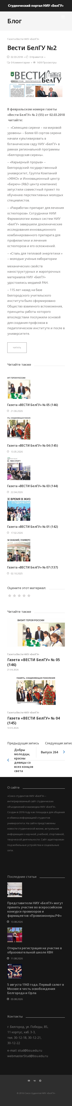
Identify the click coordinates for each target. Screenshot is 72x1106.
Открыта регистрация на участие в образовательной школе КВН (34, 950)
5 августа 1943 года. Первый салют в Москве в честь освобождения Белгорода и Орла (35, 988)
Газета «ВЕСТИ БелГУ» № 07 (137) (32, 567)
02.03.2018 (17, 57)
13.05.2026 (17, 451)
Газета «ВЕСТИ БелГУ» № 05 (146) (32, 405)
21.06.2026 (17, 411)
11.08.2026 (17, 958)
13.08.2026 (17, 921)
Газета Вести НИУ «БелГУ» (23, 39)
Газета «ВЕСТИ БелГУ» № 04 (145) (32, 445)
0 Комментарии (20, 62)
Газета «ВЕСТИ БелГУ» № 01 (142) (32, 527)
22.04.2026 (17, 492)
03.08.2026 (17, 999)
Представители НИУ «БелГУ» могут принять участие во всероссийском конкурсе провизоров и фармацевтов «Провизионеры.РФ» (35, 909)
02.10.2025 (17, 573)
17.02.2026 (17, 532)
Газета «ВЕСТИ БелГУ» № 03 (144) (32, 486)
